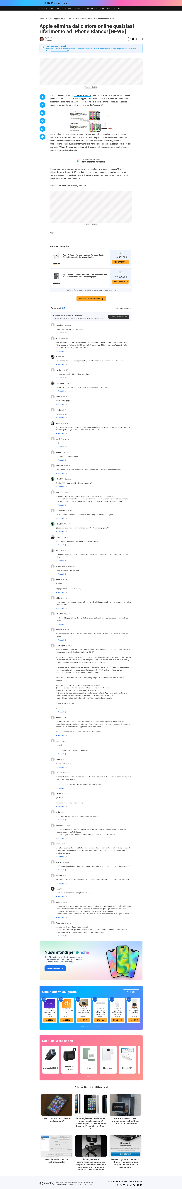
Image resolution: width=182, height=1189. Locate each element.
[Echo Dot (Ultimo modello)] (134, 1003)
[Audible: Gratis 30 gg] (66, 1003)
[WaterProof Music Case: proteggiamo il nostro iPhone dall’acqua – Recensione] (125, 1105)
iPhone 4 (49, 18)
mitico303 (61, 483)
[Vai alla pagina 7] (94, 1026)
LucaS (59, 763)
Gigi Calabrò (49, 38)
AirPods (68, 8)
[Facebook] (117, 1185)
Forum (101, 8)
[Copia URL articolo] (42, 137)
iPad (51, 8)
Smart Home (90, 8)
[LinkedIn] (137, 1185)
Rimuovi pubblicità (91, 87)
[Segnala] (65, 332)
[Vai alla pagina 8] (96, 1026)
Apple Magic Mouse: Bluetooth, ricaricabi (117, 1012)
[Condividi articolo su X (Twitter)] (42, 105)
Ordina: (116, 308)
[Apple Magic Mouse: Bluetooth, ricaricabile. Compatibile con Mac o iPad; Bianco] (117, 1003)
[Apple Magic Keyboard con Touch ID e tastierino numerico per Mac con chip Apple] (100, 1003)
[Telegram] (134, 1185)
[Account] (140, 3)
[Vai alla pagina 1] (82, 1026)
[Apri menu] (68, 3)
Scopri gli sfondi (53, 968)
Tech (109, 8)
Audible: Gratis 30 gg (67, 1011)
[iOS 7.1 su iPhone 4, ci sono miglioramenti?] (56, 1105)
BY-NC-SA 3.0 (74, 1184)
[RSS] (141, 1185)
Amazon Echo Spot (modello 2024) (83, 1011)
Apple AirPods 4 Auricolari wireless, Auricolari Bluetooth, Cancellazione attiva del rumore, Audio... (84, 256)
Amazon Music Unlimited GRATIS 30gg (50, 1012)
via (52, 233)
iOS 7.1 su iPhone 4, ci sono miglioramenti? (57, 1119)
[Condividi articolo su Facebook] (42, 97)
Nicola (59, 650)
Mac (59, 8)
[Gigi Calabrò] (42, 39)
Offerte (117, 8)
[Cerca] (45, 3)
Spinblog (68, 1182)
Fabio (59, 584)
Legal (125, 1182)
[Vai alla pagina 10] (100, 1026)
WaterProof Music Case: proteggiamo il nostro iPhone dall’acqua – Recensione (125, 1121)
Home (42, 18)
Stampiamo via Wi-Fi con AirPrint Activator (56, 1160)
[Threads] (131, 1185)
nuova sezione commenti (59, 51)
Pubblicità (138, 1182)
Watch (78, 8)
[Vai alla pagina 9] (98, 1026)
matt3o (59, 798)
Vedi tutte (131, 992)
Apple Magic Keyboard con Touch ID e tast (101, 1012)
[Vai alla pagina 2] (85, 1026)
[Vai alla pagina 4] (89, 1026)
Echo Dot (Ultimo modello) (134, 1011)
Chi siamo (111, 1182)
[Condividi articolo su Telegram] (42, 121)
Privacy (131, 1182)
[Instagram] (127, 1185)
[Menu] (41, 3)
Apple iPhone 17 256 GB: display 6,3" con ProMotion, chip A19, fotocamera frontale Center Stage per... (85, 276)
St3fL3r (60, 879)
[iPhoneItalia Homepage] (57, 3)
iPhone (42, 8)
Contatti (119, 1182)
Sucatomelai (61, 528)
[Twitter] (120, 1185)
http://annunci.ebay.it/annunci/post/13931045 (73, 866)
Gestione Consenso (86, 1184)
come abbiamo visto (82, 95)
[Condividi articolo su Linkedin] (42, 113)
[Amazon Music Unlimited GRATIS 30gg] (49, 1003)
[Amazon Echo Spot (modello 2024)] (83, 1003)
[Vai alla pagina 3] (87, 1026)
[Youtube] (124, 1185)
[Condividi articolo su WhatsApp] (42, 129)
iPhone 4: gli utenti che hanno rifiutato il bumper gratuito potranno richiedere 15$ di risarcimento (125, 1163)
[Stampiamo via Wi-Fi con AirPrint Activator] (56, 1146)
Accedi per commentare (118, 317)
